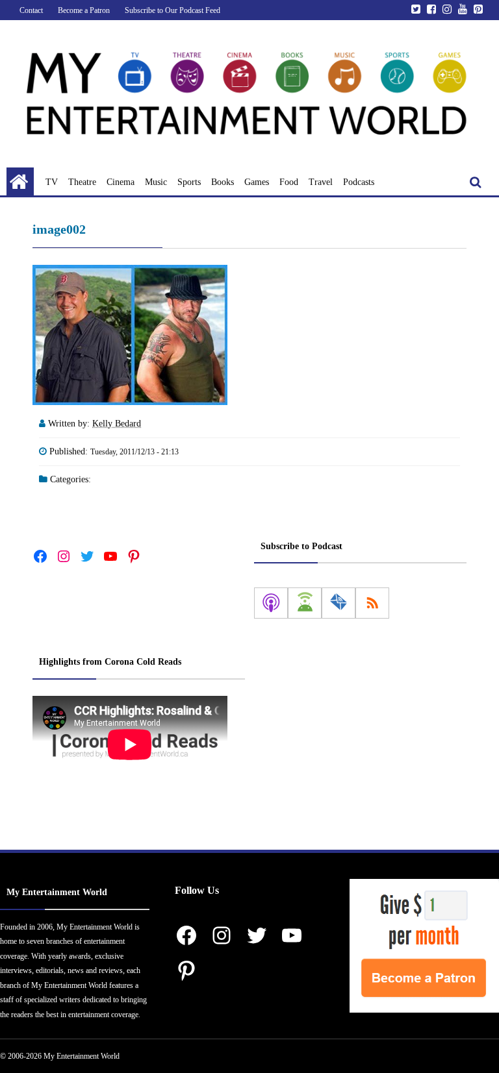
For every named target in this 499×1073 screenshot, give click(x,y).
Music (156, 182)
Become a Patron (84, 10)
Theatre (82, 182)
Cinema (120, 182)
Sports (189, 182)
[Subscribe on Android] (305, 603)
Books (222, 182)
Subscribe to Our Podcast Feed (172, 10)
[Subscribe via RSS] (372, 603)
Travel (321, 182)
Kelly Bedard (116, 423)
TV (51, 182)
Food (288, 182)
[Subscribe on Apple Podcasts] (271, 603)
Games (256, 182)
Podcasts (358, 182)
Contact (31, 10)
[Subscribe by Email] (338, 603)
